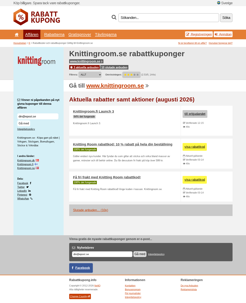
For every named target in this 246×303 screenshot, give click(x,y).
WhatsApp (23, 198)
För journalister (133, 293)
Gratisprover (79, 34)
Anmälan (225, 34)
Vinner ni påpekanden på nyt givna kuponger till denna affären (38, 103)
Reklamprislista (189, 289)
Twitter (21, 187)
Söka (226, 18)
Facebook (22, 183)
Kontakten (130, 285)
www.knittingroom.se (85, 61)
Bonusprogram (132, 289)
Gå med (24, 123)
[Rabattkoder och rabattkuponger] (36, 24)
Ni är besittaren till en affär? (192, 43)
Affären (31, 34)
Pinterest (22, 194)
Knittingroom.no (26, 168)
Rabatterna (54, 34)
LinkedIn (22, 190)
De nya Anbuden (189, 285)
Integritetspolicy (26, 129)
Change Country (78, 296)
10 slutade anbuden (114, 67)
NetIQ (97, 285)
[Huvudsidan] (15, 34)
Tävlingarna (106, 34)
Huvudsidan (19, 43)
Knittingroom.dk (26, 160)
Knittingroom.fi (25, 164)
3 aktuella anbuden (86, 67)
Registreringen (201, 34)
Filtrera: (73, 74)
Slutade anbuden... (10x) (90, 210)
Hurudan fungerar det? (221, 43)
